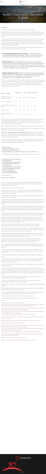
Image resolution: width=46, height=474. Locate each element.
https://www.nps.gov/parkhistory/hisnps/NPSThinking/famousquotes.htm (18, 340)
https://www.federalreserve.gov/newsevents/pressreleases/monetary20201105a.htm (21, 320)
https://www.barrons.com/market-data (10, 303)
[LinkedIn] (24, 472)
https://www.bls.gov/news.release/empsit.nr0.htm (13, 323)
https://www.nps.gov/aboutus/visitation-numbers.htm (13, 337)
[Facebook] (22, 472)
